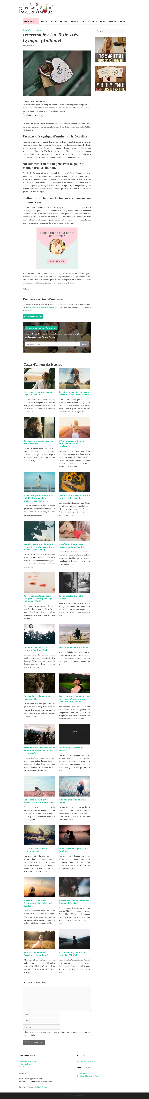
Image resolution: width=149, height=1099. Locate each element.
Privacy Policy (82, 1073)
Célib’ (52, 21)
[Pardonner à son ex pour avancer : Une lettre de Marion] (39, 795)
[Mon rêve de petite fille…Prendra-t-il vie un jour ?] (39, 947)
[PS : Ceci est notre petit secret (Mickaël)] (74, 844)
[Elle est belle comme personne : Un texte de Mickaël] (74, 896)
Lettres (73, 21)
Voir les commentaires (33, 316)
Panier (122, 21)
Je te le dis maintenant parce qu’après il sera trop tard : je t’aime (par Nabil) (38, 598)
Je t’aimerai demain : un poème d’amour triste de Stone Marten (74, 393)
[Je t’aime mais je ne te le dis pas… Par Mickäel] (74, 947)
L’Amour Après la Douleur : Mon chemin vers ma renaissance (72, 443)
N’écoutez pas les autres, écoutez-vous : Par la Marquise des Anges (39, 903)
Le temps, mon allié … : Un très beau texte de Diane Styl (39, 648)
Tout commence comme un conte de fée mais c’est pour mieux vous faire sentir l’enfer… (74, 699)
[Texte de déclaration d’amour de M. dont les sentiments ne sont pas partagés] (39, 743)
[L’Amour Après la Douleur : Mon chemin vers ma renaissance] (74, 436)
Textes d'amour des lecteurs (33, 30)
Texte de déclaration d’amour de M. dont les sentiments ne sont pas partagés (39, 750)
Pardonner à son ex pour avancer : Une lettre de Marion (39, 801)
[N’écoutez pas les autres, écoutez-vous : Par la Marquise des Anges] (39, 896)
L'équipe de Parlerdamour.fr (29, 1061)
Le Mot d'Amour (41, 1087)
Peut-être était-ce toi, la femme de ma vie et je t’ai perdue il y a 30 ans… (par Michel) (39, 547)
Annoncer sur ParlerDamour (87, 1061)
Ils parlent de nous (25, 1067)
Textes (102, 21)
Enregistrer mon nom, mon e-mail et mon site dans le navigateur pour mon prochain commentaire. (57, 1033)
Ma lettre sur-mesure (33, 115)
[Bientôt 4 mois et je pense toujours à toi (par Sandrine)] (74, 539)
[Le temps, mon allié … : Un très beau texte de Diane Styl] (39, 642)
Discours (84, 21)
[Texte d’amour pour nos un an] (74, 642)
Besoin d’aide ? (30, 21)
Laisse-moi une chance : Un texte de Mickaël (37, 849)
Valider (84, 344)
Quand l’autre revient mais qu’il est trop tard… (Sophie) (74, 496)
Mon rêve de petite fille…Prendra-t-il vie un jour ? (36, 953)
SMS (93, 21)
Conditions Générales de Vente (88, 1076)
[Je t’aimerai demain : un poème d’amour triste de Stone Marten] (74, 387)
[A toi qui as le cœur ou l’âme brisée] (74, 795)
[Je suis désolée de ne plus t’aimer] (74, 591)
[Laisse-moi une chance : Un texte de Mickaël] (39, 844)
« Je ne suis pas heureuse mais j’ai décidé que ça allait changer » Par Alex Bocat (38, 498)
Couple (42, 21)
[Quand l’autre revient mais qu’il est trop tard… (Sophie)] (74, 491)
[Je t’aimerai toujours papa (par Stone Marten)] (39, 436)
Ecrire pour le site (25, 1064)
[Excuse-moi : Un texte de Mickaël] (74, 743)
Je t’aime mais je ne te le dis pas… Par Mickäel (72, 953)
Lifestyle (112, 21)
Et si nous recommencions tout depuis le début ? (38, 393)
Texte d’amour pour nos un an (73, 647)
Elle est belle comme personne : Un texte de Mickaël (74, 901)
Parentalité (63, 21)
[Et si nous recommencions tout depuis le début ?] (39, 387)
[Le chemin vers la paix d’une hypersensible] (39, 691)
